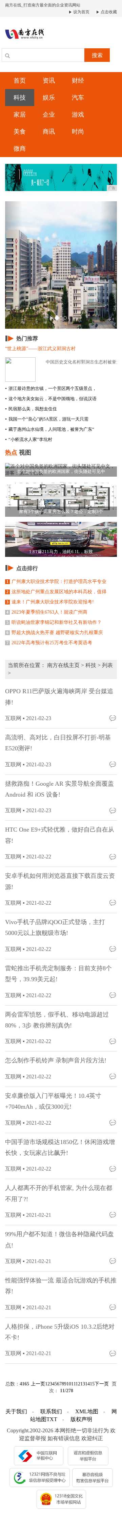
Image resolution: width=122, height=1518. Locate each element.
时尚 (78, 131)
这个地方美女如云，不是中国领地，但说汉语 (51, 398)
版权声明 (81, 1419)
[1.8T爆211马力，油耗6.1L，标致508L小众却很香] (61, 538)
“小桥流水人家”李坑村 (28, 439)
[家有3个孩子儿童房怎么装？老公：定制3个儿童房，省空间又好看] (61, 498)
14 (87, 1383)
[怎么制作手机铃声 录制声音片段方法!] (113, 1076)
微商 (20, 148)
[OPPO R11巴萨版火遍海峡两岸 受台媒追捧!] (113, 717)
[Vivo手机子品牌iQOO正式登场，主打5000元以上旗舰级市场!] (113, 948)
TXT (51, 1419)
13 (82, 1383)
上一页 (38, 1383)
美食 (20, 131)
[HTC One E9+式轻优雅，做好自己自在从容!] (113, 856)
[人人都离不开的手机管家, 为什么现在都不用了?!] (113, 1214)
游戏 (78, 114)
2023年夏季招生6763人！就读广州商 (46, 612)
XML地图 (86, 1411)
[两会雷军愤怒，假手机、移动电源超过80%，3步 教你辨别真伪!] (113, 1040)
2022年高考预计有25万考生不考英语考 (49, 642)
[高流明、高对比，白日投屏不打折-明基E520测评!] (113, 764)
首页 (20, 80)
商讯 (49, 131)
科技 (20, 97)
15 (92, 1383)
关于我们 (16, 1411)
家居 (20, 114)
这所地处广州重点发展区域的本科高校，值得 (56, 591)
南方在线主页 (63, 665)
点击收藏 (108, 12)
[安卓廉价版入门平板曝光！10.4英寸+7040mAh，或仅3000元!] (113, 1122)
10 (68, 1383)
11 (73, 1383)
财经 (78, 80)
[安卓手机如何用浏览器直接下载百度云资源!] (113, 902)
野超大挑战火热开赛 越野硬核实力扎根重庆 (54, 632)
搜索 (97, 55)
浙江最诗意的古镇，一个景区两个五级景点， (51, 388)
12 (78, 1383)
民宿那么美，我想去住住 (31, 408)
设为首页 (80, 12)
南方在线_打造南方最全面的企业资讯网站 (42, 5)
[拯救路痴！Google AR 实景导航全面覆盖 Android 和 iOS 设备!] (113, 810)
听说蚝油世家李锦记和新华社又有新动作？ (54, 622)
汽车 (78, 97)
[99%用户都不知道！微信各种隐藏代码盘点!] (113, 1260)
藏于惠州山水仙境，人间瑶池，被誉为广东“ (49, 429)
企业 (49, 114)
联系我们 (51, 1411)
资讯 (49, 80)
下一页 (102, 1383)
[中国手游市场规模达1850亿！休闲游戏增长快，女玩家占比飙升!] (113, 1168)
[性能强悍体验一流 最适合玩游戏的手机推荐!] (113, 1307)
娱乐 (49, 97)
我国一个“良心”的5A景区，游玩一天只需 (46, 419)
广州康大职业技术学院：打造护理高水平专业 (56, 581)
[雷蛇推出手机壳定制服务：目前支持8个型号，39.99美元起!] (113, 994)
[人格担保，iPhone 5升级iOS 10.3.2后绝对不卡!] (113, 1352)
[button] (13, 265)
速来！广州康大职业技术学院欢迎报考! (50, 601)
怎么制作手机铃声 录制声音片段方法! (55, 1060)
